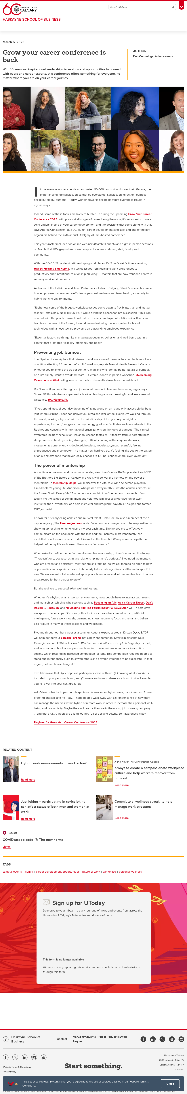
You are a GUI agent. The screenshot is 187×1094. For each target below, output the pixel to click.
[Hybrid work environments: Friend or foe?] (11, 769)
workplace (109, 872)
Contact (62, 1039)
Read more (28, 779)
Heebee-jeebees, (71, 523)
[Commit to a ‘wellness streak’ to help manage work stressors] (104, 807)
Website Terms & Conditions (17, 1066)
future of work (91, 872)
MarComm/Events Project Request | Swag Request (100, 1039)
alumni (28, 872)
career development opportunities (57, 872)
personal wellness (130, 872)
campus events (12, 872)
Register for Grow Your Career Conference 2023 (65, 722)
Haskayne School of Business (32, 19)
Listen (7, 846)
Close (170, 1084)
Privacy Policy (9, 1071)
